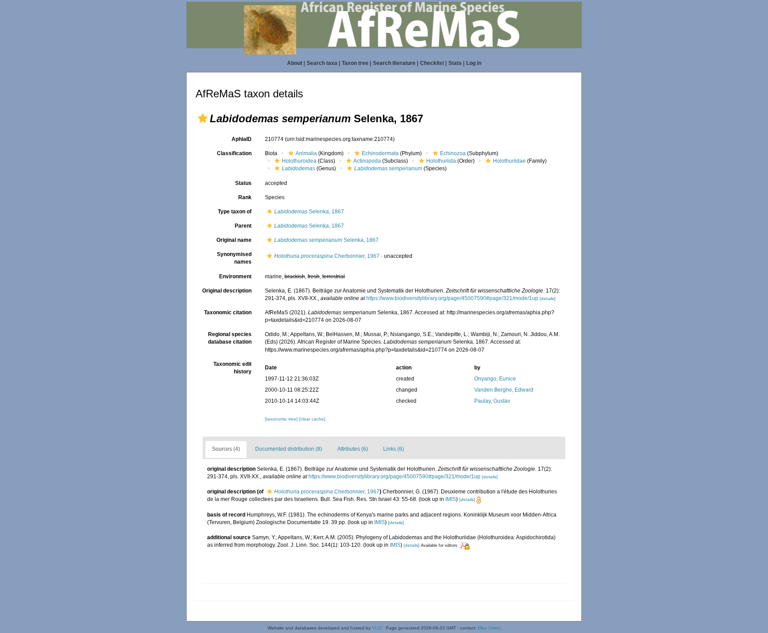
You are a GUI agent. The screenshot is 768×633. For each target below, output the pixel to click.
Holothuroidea (299, 161)
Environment (235, 276)
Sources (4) (226, 449)
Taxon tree (355, 63)
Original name (234, 240)
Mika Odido (489, 627)
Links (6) (393, 449)
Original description (227, 291)
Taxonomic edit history (232, 368)
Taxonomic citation (228, 312)
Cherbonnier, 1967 (327, 256)
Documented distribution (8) (288, 449)
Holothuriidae (509, 161)
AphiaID (242, 139)
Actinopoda (367, 161)
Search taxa (322, 63)
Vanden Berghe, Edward (503, 390)
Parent (243, 226)
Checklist (432, 63)
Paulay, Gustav (492, 401)
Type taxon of (235, 211)
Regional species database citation (230, 338)
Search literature (394, 63)
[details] (548, 298)
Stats (455, 63)
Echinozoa (453, 153)
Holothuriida (441, 161)
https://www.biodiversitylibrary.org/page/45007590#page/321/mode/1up (452, 298)
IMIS (450, 499)
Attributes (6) (352, 449)
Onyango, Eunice (495, 379)
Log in (473, 63)
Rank (245, 197)
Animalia (306, 153)
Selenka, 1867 (309, 211)
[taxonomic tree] (282, 419)
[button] (203, 118)
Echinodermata (380, 153)
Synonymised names (234, 258)
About (294, 63)
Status (243, 183)
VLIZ (377, 627)
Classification (234, 153)
